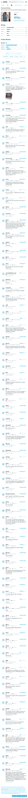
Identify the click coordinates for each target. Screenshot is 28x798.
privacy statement (4, 789)
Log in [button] (22, 1)
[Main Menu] (1, 2)
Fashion (26, 5)
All (7, 53)
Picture (11, 53)
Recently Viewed (18, 5)
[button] (20, 2)
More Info (24, 796)
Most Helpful (18, 53)
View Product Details (19, 20)
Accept (14, 796)
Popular (2, 5)
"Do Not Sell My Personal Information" (11, 793)
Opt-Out (19, 796)
